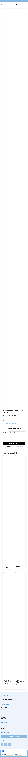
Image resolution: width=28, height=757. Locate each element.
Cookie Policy (18, 754)
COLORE (4, 435)
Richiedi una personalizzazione (14, 428)
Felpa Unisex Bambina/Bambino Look (8, 564)
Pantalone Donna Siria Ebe (8, 681)
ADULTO (6, 447)
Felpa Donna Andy (19, 564)
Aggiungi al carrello (14, 443)
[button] (16, 4)
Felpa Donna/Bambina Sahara (20, 681)
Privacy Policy (10, 754)
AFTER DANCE (13, 446)
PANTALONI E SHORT (21, 446)
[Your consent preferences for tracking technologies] (2, 754)
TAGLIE (4, 432)
